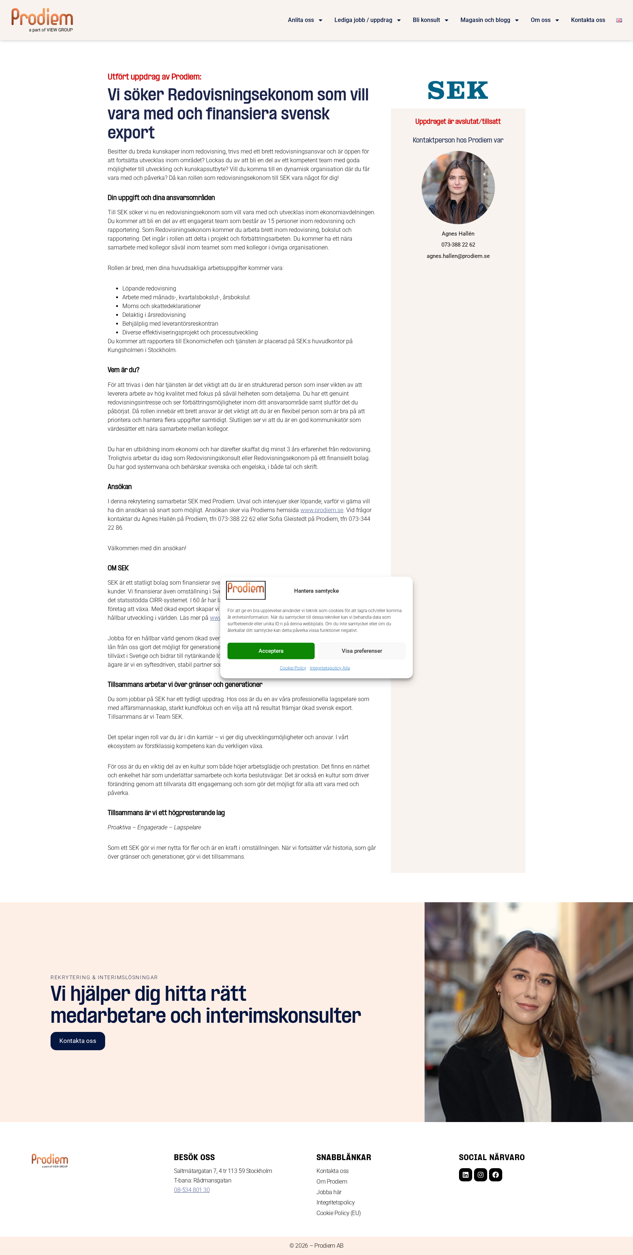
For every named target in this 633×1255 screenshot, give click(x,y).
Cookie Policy (293, 667)
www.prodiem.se (321, 510)
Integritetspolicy (335, 1202)
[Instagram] (480, 1174)
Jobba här (328, 1192)
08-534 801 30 (192, 1189)
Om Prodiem (331, 1181)
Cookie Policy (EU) (338, 1213)
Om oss (541, 19)
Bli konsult (426, 19)
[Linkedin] (465, 1174)
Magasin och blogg (485, 19)
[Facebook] (495, 1174)
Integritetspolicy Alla (330, 667)
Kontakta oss (588, 19)
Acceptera (271, 651)
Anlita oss (301, 19)
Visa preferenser (362, 651)
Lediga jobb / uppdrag (363, 19)
